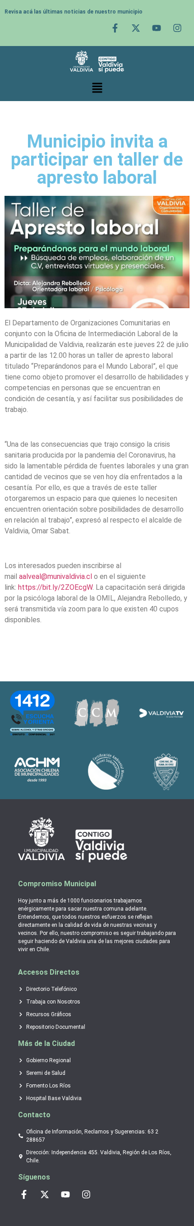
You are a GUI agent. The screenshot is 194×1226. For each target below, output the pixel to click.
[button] (97, 88)
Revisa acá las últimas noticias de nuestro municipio (74, 12)
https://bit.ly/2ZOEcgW (55, 587)
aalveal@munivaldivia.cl (55, 576)
